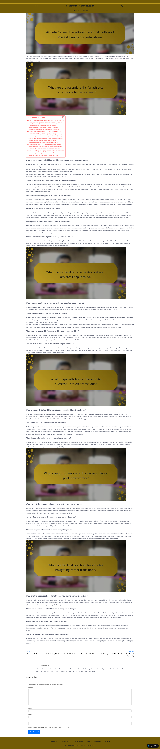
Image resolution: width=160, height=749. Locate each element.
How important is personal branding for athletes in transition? (43, 127)
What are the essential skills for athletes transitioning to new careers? (45, 120)
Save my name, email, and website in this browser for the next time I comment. (50, 727)
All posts (123, 6)
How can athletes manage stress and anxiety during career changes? (45, 136)
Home (36, 6)
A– (38, 2)
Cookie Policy (78, 742)
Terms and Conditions (94, 742)
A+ (34, 2)
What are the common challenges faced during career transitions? (44, 129)
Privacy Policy (65, 742)
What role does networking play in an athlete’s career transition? (44, 124)
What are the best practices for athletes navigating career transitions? (45, 150)
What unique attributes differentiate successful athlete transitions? (44, 138)
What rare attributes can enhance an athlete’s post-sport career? (44, 144)
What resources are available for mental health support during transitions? (46, 135)
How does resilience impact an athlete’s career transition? (42, 140)
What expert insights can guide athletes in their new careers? (43, 155)
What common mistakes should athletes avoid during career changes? (45, 152)
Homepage (53, 742)
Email (30, 714)
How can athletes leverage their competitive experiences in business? (45, 146)
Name (30, 708)
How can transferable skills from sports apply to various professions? (45, 122)
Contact (107, 742)
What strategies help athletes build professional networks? (43, 125)
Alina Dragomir (42, 665)
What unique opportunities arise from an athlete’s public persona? (44, 148)
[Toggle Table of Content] (62, 117)
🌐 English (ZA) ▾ (152, 746)
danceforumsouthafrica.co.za (80, 6)
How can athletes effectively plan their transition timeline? (42, 153)
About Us (85, 10)
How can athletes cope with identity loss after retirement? (42, 133)
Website (30, 721)
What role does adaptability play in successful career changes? (43, 142)
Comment (31, 687)
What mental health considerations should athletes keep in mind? (44, 131)
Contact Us (75, 10)
